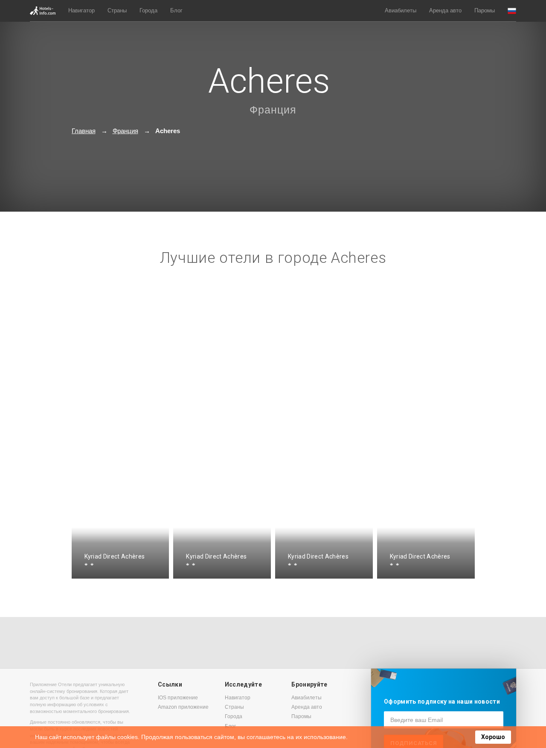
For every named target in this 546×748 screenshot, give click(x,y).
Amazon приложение (183, 707)
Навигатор (81, 10)
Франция (273, 110)
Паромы (484, 10)
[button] (512, 11)
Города (148, 10)
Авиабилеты (400, 10)
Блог (176, 10)
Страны (117, 10)
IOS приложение (178, 698)
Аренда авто (445, 10)
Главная (84, 130)
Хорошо (493, 736)
